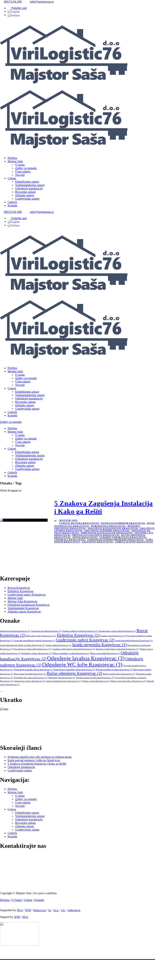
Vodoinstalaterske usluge (30, 185)
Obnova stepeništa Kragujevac (105, 653)
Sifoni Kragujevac (85, 537)
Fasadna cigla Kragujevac (113, 636)
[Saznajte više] (8, 738)
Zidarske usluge (24, 195)
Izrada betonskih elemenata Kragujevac (134, 640)
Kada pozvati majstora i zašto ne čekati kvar (34, 760)
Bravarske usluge (25, 191)
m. (49, 910)
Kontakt (12, 205)
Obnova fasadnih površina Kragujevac (71, 653)
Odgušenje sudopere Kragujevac (107, 530)
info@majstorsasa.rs (42, 1)
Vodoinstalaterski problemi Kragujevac (115, 539)
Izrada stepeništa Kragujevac (99, 644)
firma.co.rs (39, 910)
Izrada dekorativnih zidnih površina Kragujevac (22, 645)
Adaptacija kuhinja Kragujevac (15, 631)
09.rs (20, 910)
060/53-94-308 (13, 1)
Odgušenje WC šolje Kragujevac (82, 664)
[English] (14, 11)
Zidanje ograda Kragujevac (95, 681)
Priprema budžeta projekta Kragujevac (114, 670)
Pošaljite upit (18, 8)
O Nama (17, 900)
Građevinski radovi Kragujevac (85, 640)
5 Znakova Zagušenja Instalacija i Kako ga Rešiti (37, 763)
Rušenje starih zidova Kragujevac (119, 674)
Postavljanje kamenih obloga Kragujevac (33, 670)
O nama (20, 164)
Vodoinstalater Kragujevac (23, 608)
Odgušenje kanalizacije (29, 188)
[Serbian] (14, 15)
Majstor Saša (15, 161)
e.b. (63, 910)
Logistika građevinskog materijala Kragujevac (73, 649)
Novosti (20, 174)
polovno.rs (74, 910)
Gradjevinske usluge (27, 198)
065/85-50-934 (13, 874)
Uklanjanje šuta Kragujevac (61, 678)
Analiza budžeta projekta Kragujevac (80, 631)
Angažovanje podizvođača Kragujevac (117, 631)
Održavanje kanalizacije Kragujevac (107, 533)
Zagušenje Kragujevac (97, 542)
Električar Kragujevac (21, 591)
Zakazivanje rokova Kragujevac (29, 681)
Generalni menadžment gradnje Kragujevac (34, 640)
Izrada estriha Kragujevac (58, 645)
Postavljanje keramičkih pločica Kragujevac (74, 670)
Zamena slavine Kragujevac (134, 542)
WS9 (28, 910)
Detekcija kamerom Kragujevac (123, 523)
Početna (12, 157)
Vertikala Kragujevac (70, 539)
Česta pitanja (22, 171)
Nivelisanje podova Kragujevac (36, 653)
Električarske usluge (27, 181)
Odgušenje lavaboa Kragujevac (86, 658)
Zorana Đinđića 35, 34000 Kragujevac (27, 885)
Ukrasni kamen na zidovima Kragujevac (95, 678)
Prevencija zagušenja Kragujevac (96, 535)
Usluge (12, 178)
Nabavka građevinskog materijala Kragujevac (117, 649)
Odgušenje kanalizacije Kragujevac (113, 528)
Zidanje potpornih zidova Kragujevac (128, 681)
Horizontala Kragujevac (108, 526)
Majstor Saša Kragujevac (22, 601)
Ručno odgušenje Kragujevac (74, 673)
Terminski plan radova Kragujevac (30, 678)
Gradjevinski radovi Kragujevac (27, 594)
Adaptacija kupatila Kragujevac (46, 631)
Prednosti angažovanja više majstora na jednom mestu (40, 756)
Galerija (12, 202)
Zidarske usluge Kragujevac (24, 611)
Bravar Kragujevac (19, 587)
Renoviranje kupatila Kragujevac (30, 674)
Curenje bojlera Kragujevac (79, 523)
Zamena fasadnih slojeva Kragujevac (63, 681)
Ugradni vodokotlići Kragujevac (123, 537)
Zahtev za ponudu (26, 168)
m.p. (56, 910)
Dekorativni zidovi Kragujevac (41, 636)
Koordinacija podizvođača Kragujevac (32, 649)
